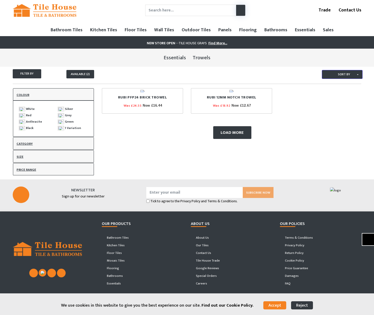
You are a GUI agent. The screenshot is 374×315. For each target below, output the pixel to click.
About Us (202, 237)
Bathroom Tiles (66, 30)
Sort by (343, 74)
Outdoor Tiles (196, 30)
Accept (274, 305)
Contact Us (349, 10)
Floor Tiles (136, 30)
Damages (291, 276)
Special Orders (206, 276)
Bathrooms (275, 30)
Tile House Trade (207, 260)
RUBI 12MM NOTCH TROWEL (231, 97)
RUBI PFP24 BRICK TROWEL (142, 97)
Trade (324, 10)
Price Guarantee (296, 268)
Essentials (305, 30)
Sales (328, 30)
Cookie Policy (294, 260)
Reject (302, 305)
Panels (225, 30)
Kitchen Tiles (103, 30)
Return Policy (294, 253)
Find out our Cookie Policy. (227, 305)
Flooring (248, 30)
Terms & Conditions (298, 237)
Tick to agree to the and (194, 201)
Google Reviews (207, 268)
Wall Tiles (164, 30)
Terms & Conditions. (222, 201)
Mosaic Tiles (115, 260)
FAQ (287, 283)
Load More (232, 132)
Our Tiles (202, 245)
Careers (201, 283)
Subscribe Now (258, 192)
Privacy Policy (190, 201)
